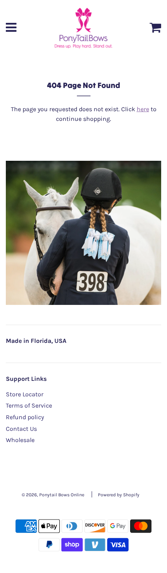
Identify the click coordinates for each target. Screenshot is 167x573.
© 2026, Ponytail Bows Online (53, 494)
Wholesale (20, 440)
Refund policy (25, 417)
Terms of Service (29, 405)
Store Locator (24, 394)
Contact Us (21, 428)
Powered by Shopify (118, 494)
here (143, 109)
